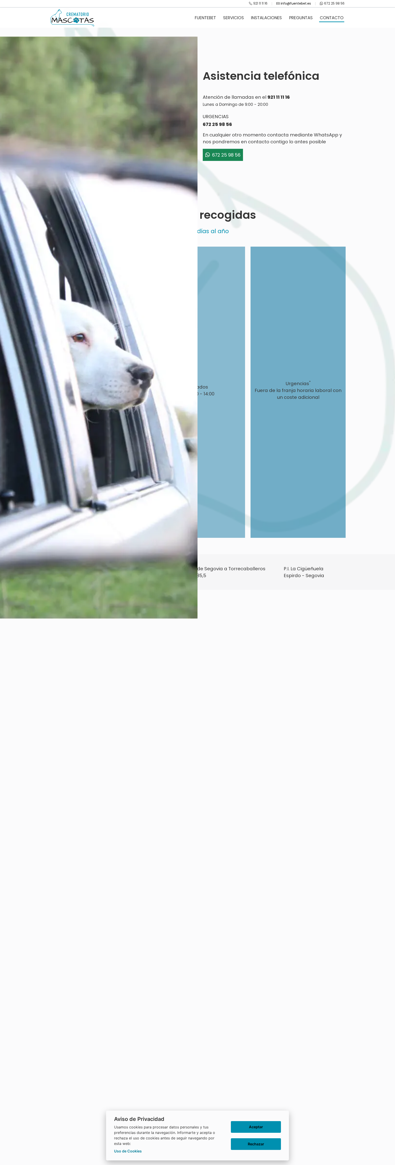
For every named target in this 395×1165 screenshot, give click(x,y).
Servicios (233, 18)
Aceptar (256, 1127)
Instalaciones (266, 18)
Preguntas (301, 18)
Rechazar (256, 1144)
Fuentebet (205, 18)
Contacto (332, 18)
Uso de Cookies (128, 1151)
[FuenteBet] (72, 18)
